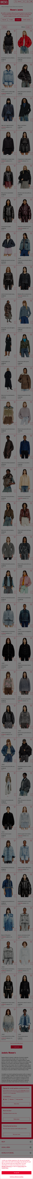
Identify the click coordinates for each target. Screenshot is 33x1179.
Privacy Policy (21, 1166)
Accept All (16, 1172)
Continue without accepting (16, 1176)
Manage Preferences (7, 1166)
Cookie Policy (5, 1168)
